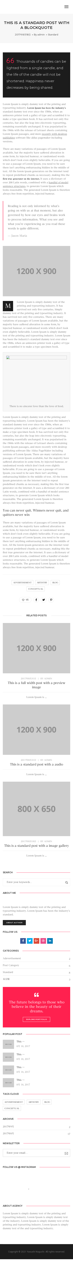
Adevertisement (12, 958)
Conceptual (35, 589)
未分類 (6, 979)
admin (41, 34)
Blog (55, 582)
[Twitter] (33, 1197)
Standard (53, 34)
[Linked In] (39, 1197)
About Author (14, 923)
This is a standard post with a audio (36, 764)
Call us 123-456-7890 (15, 1189)
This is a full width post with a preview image (36, 685)
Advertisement (22, 582)
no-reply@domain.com (44, 1189)
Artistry (42, 582)
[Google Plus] (45, 1197)
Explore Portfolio (36, 1019)
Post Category (11, 965)
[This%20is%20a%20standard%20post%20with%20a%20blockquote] (36, 600)
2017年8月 (8, 1133)
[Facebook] (27, 1197)
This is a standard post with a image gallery (36, 845)
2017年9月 (8, 1126)
